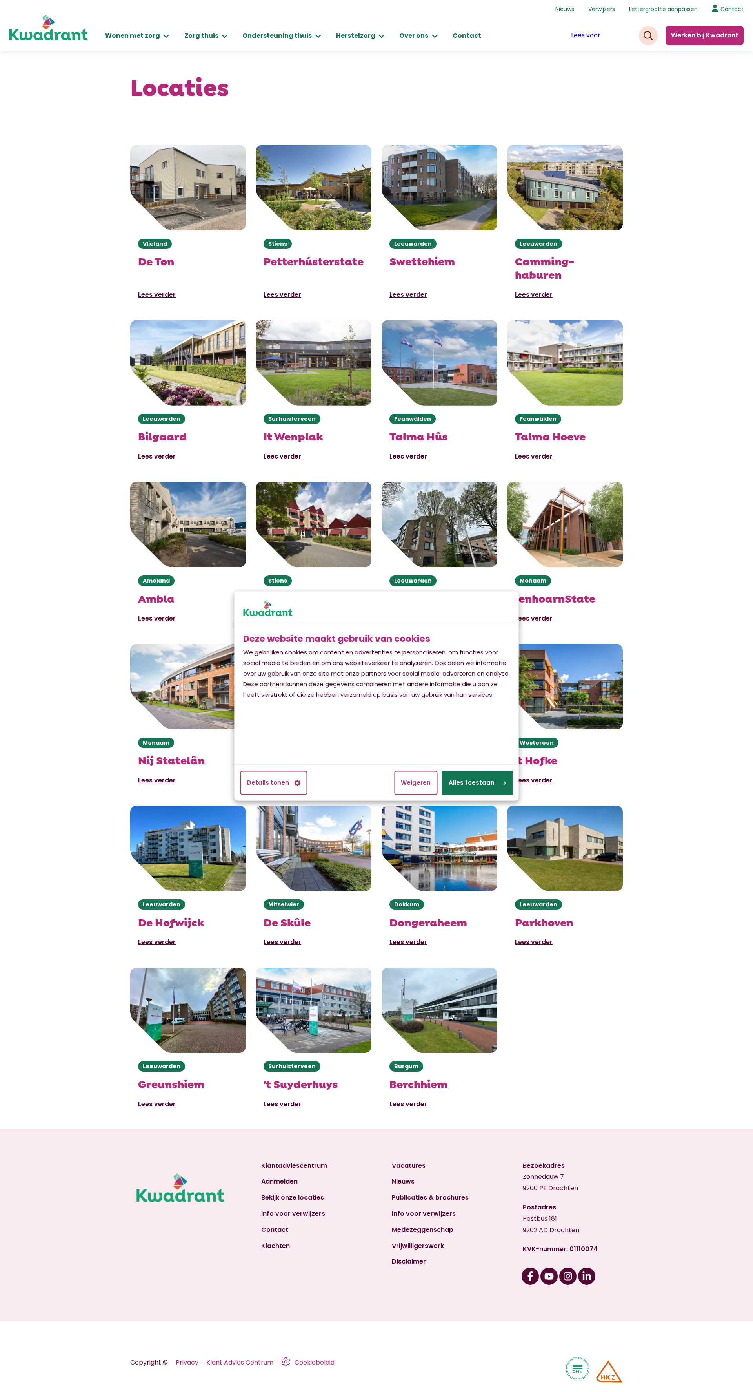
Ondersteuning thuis (277, 35)
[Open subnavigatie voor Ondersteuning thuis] (318, 36)
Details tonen (268, 783)
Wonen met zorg (132, 35)
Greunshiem (171, 1083)
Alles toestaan (472, 783)
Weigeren (416, 783)
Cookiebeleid (315, 1362)
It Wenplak (293, 435)
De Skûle (287, 921)
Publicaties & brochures (430, 1197)
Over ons (413, 35)
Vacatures (409, 1165)
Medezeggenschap (422, 1229)
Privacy (187, 1362)
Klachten (275, 1245)
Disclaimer (409, 1261)
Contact (467, 35)
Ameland (156, 581)
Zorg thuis (201, 35)
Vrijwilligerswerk (418, 1245)
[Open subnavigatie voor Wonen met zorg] (166, 36)
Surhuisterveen (292, 419)
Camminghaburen (544, 267)
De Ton (156, 260)
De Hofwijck (171, 921)
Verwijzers (601, 9)
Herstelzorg (355, 35)
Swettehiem (422, 260)
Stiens (277, 244)
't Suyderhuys (301, 1083)
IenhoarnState (555, 597)
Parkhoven (544, 921)
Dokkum (406, 904)
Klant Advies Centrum (239, 1362)
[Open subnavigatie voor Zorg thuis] (224, 36)
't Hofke (536, 759)
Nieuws (564, 9)
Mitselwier (283, 904)
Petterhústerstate (314, 260)
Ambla (156, 597)
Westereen (537, 743)
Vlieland (155, 244)
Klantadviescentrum (294, 1165)
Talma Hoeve (550, 435)
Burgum (406, 1066)
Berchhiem (418, 1083)
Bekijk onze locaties (292, 1197)
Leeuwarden (413, 244)
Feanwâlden (412, 419)
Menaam (533, 581)
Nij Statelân (171, 759)
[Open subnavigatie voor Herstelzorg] (381, 36)
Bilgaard (162, 435)
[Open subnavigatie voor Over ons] (434, 36)
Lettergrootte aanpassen (663, 9)
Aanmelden (279, 1181)
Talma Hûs (418, 435)
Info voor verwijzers (293, 1213)
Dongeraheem (428, 921)
